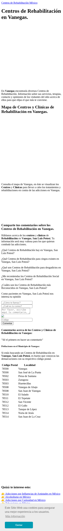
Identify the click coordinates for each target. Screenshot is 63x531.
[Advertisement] (31, 55)
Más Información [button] (15, 516)
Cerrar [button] (18, 525)
